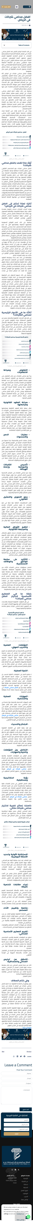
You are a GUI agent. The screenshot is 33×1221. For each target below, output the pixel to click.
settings (6, 1214)
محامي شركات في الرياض (10, 715)
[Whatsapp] (12, 1170)
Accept (26, 1217)
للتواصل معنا (27, 1027)
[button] (16, 6)
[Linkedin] (15, 1170)
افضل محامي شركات (11, 687)
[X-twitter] (19, 1170)
